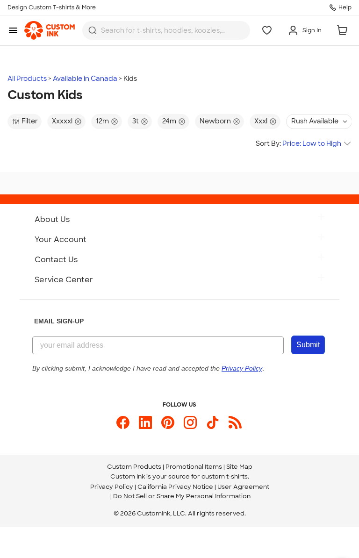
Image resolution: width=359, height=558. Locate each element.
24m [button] (169, 121)
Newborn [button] (215, 121)
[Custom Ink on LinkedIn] (145, 422)
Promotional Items (193, 467)
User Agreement (243, 487)
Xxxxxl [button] (62, 121)
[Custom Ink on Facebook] (122, 422)
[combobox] (166, 30)
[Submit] (92, 30)
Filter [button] (30, 121)
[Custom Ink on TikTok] (212, 422)
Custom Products (134, 467)
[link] (49, 30)
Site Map (239, 467)
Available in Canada (85, 78)
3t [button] (135, 121)
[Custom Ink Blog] (235, 422)
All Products (27, 78)
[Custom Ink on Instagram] (190, 422)
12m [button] (102, 121)
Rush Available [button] (314, 121)
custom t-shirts (224, 476)
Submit (308, 345)
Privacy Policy (111, 487)
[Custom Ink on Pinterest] (167, 422)
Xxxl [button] (260, 121)
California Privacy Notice (175, 487)
